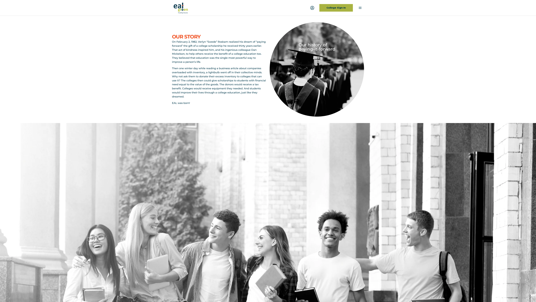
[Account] (312, 7)
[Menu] (360, 8)
